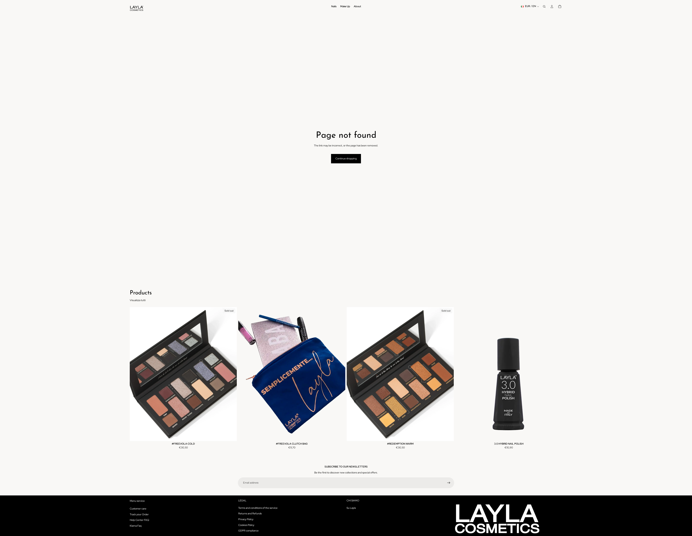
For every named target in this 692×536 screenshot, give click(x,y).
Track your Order (139, 514)
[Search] (544, 6)
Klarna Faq (135, 525)
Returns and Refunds (250, 513)
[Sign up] (449, 483)
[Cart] (560, 6)
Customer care (138, 508)
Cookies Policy (246, 524)
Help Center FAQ (139, 520)
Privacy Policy (245, 519)
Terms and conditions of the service (258, 507)
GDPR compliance (248, 530)
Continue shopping (346, 158)
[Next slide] (231, 374)
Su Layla (351, 507)
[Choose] (339, 435)
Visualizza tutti (138, 300)
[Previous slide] (135, 374)
